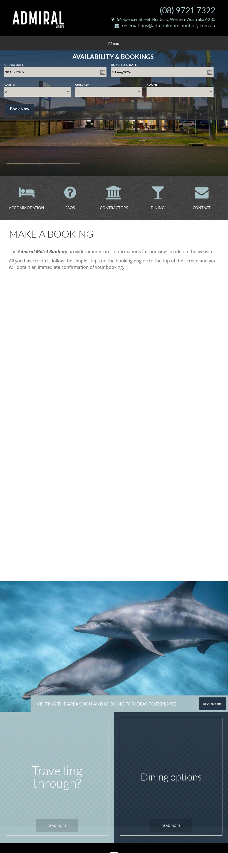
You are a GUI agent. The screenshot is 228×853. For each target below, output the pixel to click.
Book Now (19, 108)
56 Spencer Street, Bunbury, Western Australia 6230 (166, 19)
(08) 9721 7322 (187, 10)
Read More (57, 825)
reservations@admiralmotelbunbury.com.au (168, 26)
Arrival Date (14, 63)
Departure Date (124, 63)
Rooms (152, 83)
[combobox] (37, 92)
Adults (9, 83)
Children (82, 83)
